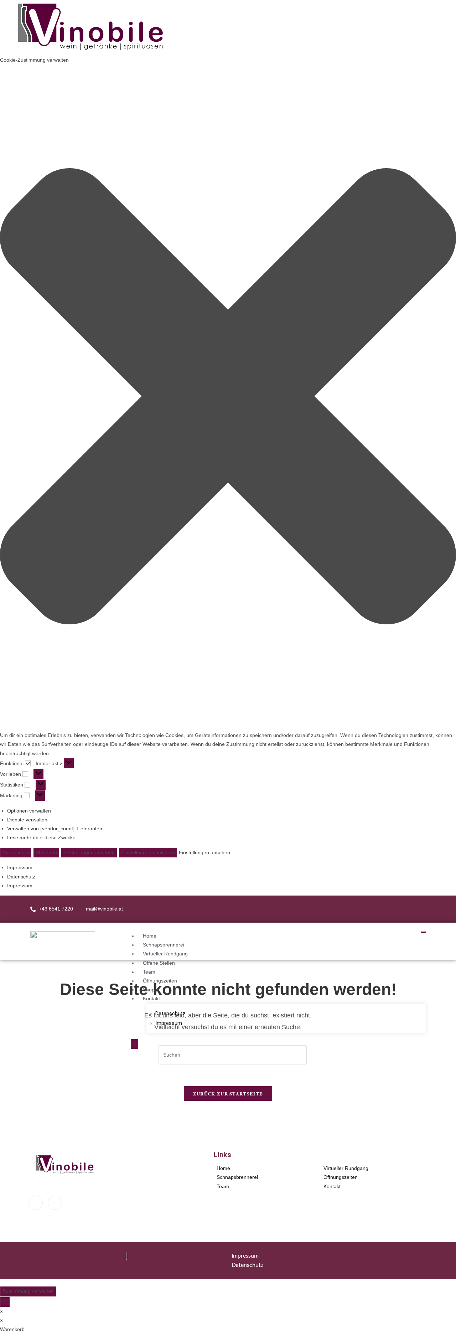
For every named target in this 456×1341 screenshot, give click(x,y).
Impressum (19, 867)
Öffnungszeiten (160, 981)
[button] (228, 398)
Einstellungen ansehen (89, 852)
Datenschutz (21, 877)
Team (149, 972)
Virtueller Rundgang (165, 953)
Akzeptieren (15, 852)
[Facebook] (404, 909)
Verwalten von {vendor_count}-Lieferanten (54, 828)
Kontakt (151, 998)
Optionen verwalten (29, 811)
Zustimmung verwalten (28, 1291)
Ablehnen (46, 852)
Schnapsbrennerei (163, 945)
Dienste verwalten (27, 819)
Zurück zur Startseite (228, 1093)
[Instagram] (418, 909)
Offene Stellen (159, 963)
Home (149, 936)
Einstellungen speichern (148, 852)
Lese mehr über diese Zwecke (41, 837)
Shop (149, 989)
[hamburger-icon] (423, 932)
